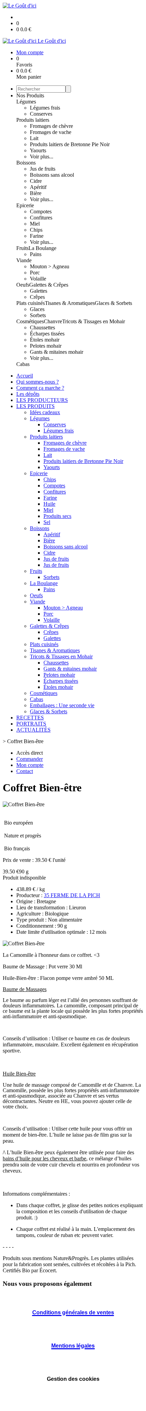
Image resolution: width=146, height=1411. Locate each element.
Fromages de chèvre (51, 126)
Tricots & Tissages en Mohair (93, 321)
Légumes (26, 101)
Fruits (22, 248)
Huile (49, 504)
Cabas (23, 364)
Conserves (41, 114)
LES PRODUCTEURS (42, 400)
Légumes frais (45, 108)
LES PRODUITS (35, 406)
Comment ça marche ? (40, 388)
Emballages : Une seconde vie (62, 705)
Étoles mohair (44, 340)
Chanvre (53, 321)
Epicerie (25, 205)
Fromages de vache (50, 132)
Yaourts (38, 150)
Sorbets (38, 315)
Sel (46, 522)
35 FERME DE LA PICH (72, 895)
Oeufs (22, 285)
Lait (34, 138)
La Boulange (42, 248)
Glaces (37, 309)
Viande (24, 260)
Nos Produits (30, 95)
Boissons (26, 163)
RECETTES (30, 717)
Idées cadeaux (45, 412)
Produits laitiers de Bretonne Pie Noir (70, 144)
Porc (35, 272)
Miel (35, 224)
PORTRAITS (31, 724)
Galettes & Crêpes (48, 285)
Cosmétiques (30, 321)
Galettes (38, 291)
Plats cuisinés (30, 303)
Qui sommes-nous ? (37, 382)
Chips (36, 230)
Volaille (38, 279)
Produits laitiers (32, 120)
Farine (36, 236)
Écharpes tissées (47, 333)
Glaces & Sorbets (113, 303)
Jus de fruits (42, 169)
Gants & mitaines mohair (56, 352)
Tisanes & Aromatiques (70, 303)
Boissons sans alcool (52, 175)
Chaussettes (42, 327)
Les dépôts (27, 394)
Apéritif (38, 187)
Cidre (36, 181)
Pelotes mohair (45, 346)
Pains (35, 254)
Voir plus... (41, 156)
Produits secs (57, 516)
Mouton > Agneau (49, 266)
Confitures (41, 217)
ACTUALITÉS (33, 730)
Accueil (24, 376)
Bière (35, 193)
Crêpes (37, 297)
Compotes (41, 211)
